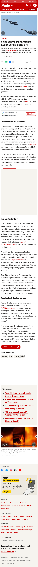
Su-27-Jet (32, 144)
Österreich (5, 9)
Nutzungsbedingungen (24, 561)
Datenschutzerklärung (8, 561)
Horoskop (28, 516)
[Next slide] (36, 436)
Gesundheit (5, 530)
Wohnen (13, 530)
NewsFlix (31, 2)
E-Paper (6, 2)
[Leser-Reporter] (27, 5)
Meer (10, 356)
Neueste (32, 9)
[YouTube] (20, 470)
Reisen (9, 533)
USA (22, 356)
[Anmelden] (30, 5)
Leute (9, 516)
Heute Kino (16, 519)
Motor (3, 533)
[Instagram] (11, 470)
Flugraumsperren (17, 260)
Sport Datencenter (7, 527)
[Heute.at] (5, 5)
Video (27, 102)
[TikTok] (15, 470)
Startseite (3, 12)
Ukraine (17, 12)
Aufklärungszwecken (8, 308)
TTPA (26, 557)
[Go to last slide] (1, 436)
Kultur (15, 516)
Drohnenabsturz (11, 50)
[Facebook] (10, 62)
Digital (21, 516)
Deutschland (24, 503)
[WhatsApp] (6, 62)
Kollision (24, 86)
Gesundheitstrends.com (16, 540)
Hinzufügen (30, 114)
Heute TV (25, 519)
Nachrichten (10, 12)
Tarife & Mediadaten (16, 557)
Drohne (17, 356)
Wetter (29, 506)
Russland (4, 356)
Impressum (4, 557)
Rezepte (30, 527)
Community (21, 506)
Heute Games (5, 519)
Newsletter (5, 509)
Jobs (23, 2)
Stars (3, 516)
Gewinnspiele (21, 527)
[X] (6, 470)
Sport (12, 9)
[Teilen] (13, 62)
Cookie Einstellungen (7, 564)
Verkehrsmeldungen (25, 530)
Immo (15, 2)
